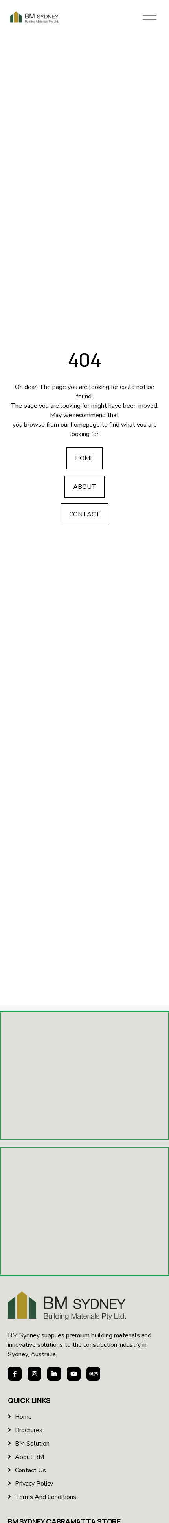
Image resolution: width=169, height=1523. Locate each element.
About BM (29, 1457)
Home (84, 458)
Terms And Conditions (45, 1497)
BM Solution (32, 1443)
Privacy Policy (34, 1483)
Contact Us (30, 1470)
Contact (84, 514)
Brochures (28, 1430)
